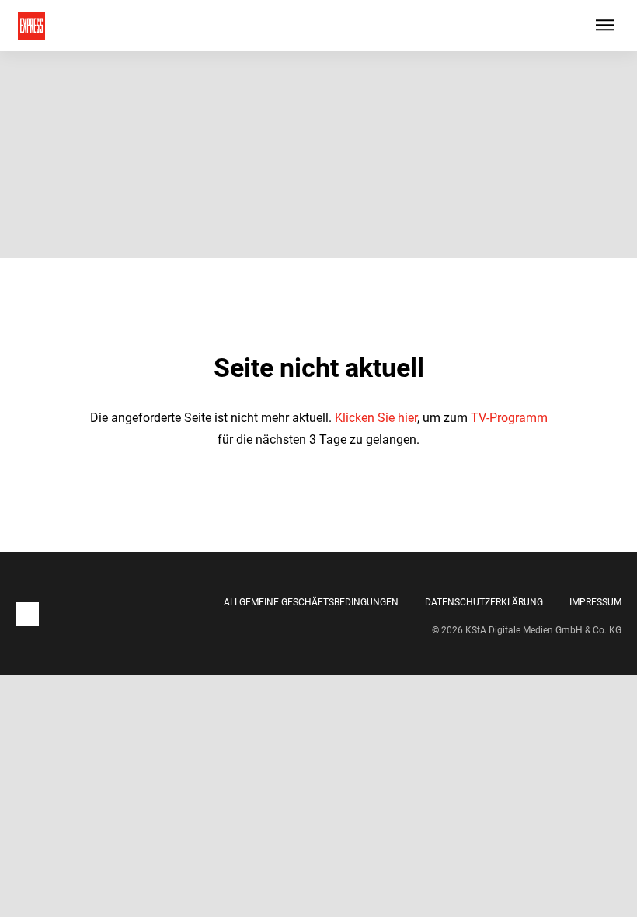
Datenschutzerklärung (484, 602)
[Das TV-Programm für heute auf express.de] (31, 26)
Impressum (595, 602)
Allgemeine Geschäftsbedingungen (311, 602)
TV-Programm (509, 417)
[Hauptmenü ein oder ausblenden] (605, 25)
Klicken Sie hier (376, 417)
